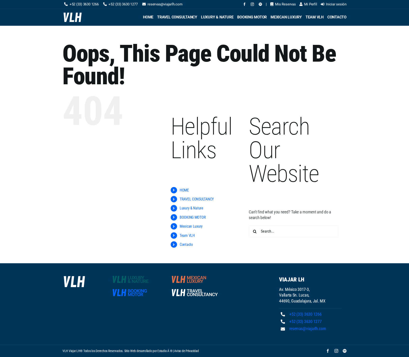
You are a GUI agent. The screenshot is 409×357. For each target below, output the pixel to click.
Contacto (186, 244)
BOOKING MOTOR (193, 217)
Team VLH (187, 235)
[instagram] (252, 4)
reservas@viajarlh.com (307, 328)
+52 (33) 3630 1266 (305, 314)
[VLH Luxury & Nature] (136, 276)
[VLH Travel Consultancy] (195, 289)
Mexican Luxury (191, 226)
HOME (184, 190)
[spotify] (260, 4)
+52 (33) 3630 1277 (305, 321)
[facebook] (244, 4)
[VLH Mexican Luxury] (195, 276)
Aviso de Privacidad (186, 351)
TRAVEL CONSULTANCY (197, 199)
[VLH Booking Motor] (136, 289)
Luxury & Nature (191, 208)
